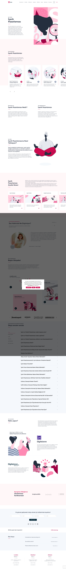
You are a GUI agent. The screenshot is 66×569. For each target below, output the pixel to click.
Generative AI (21, 2)
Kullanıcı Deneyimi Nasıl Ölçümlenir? (30, 406)
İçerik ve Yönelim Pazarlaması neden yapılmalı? (32, 335)
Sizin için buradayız (54, 537)
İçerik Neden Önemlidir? (27, 363)
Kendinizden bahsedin (54, 541)
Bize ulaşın (50, 2)
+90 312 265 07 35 (50, 564)
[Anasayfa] (10, 2)
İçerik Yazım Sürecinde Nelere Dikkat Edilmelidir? (33, 367)
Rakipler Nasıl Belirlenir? (27, 353)
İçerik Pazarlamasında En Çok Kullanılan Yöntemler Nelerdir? (36, 360)
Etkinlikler (38, 2)
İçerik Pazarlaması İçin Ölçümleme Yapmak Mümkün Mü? (35, 399)
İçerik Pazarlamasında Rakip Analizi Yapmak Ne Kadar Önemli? (36, 349)
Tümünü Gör (53, 222)
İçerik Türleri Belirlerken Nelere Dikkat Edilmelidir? (33, 374)
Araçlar (42, 2)
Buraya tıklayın (55, 545)
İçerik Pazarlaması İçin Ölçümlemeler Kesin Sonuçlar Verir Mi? (36, 402)
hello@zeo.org (54, 530)
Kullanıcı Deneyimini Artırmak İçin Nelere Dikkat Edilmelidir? (35, 388)
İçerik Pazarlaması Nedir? (27, 342)
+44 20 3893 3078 (16, 564)
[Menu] (57, 2)
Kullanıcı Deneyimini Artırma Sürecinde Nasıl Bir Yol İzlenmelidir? (37, 395)
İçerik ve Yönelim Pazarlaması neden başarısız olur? (33, 332)
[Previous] (10, 92)
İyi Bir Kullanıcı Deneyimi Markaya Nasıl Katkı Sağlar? (34, 385)
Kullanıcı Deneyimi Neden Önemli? (29, 381)
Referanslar (30, 2)
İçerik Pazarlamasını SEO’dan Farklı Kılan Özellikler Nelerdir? (35, 378)
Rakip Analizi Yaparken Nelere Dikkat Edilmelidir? (33, 356)
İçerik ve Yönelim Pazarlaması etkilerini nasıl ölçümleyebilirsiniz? (37, 339)
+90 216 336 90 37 (33, 564)
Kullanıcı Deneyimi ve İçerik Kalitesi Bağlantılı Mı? (33, 392)
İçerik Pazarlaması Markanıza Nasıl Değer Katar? (33, 346)
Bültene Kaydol (33, 519)
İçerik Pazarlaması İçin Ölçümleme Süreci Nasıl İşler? (34, 409)
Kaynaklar (34, 2)
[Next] (14, 92)
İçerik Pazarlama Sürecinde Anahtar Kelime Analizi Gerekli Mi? (36, 370)
